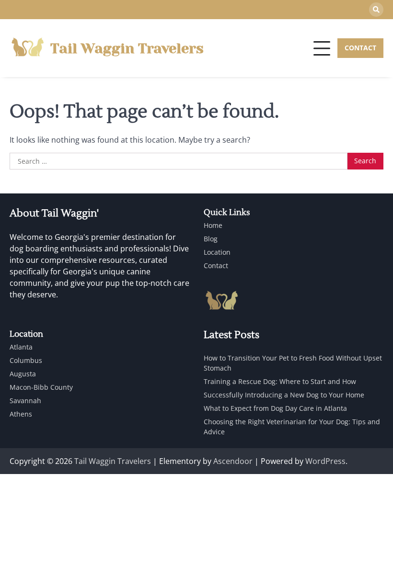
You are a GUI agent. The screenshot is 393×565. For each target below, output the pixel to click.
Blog (211, 238)
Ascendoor (233, 461)
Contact (216, 265)
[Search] (376, 9)
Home (213, 225)
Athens (21, 413)
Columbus (26, 360)
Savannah (25, 400)
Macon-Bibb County (41, 387)
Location (217, 252)
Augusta (23, 373)
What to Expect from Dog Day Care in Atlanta (275, 408)
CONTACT (360, 48)
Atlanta (21, 346)
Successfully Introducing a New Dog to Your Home (284, 394)
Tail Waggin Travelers (127, 48)
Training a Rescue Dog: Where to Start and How (280, 381)
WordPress (325, 461)
